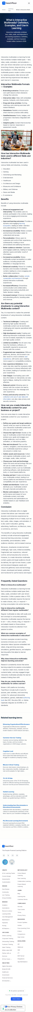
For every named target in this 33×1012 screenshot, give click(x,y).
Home (4, 9)
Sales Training (6, 947)
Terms (19, 912)
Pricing (4, 925)
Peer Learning (22, 878)
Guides (20, 925)
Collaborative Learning (24, 881)
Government (5, 975)
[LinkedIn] (4, 855)
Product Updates (22, 922)
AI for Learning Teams (8, 873)
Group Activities (6, 898)
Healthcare (5, 972)
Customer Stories (22, 899)
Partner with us (6, 953)
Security (20, 906)
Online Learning (6, 935)
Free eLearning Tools (24, 928)
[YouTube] (12, 855)
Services (4, 956)
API (18, 944)
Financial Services (7, 978)
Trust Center (21, 909)
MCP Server (21, 956)
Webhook (20, 947)
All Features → (6, 928)
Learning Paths (6, 914)
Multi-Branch (6, 919)
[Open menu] (29, 3)
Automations (5, 908)
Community (5, 892)
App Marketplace (22, 961)
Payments (5, 922)
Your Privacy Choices (14, 1007)
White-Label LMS (7, 950)
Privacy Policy (22, 915)
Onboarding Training (8, 941)
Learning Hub (21, 896)
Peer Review (5, 889)
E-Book (20, 931)
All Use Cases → (7, 959)
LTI (18, 953)
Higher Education (7, 966)
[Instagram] (17, 855)
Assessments (6, 879)
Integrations (21, 959)
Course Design (6, 876)
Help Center (21, 937)
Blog (19, 893)
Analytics (4, 905)
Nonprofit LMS (6, 969)
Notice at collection (9, 1010)
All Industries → (6, 980)
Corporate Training (7, 938)
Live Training (6, 895)
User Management (7, 916)
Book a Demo (16, 999)
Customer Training (7, 944)
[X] (8, 855)
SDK (19, 950)
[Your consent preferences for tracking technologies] (3, 1009)
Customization (6, 882)
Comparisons (21, 934)
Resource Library (7, 911)
